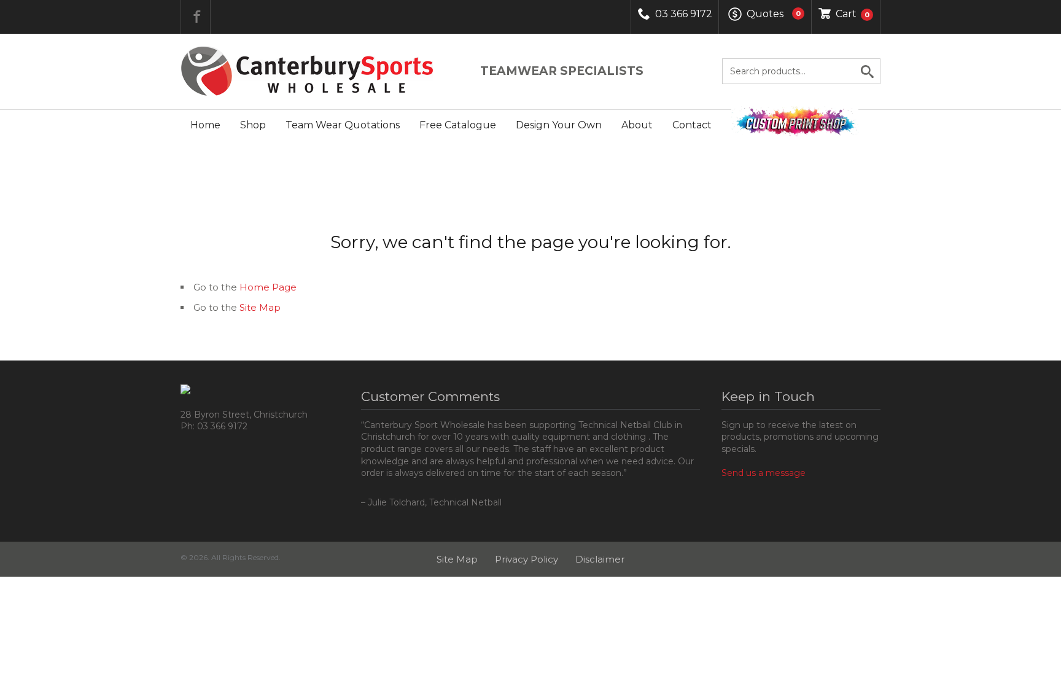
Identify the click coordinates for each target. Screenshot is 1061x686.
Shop (253, 125)
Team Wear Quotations (343, 125)
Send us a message (763, 472)
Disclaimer (599, 559)
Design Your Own (559, 125)
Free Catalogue (457, 125)
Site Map (260, 307)
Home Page (268, 287)
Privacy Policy (526, 559)
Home (205, 125)
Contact (692, 125)
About (637, 125)
